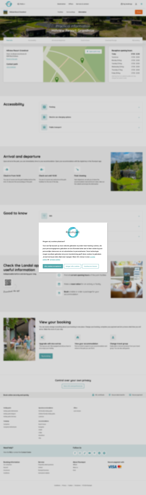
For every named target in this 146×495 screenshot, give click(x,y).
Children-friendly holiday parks (47, 413)
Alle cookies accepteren (52, 266)
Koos (74, 470)
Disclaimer (78, 485)
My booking (45, 356)
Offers (71, 4)
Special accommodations (46, 408)
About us (75, 467)
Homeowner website (43, 473)
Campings (6, 421)
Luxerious (41, 416)
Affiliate (75, 464)
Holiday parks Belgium (9, 413)
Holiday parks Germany (9, 416)
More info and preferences (73, 386)
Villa (40, 438)
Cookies (70, 485)
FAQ (10, 452)
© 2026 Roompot (87, 485)
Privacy (64, 485)
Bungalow (41, 427)
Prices (139, 12)
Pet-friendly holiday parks (45, 411)
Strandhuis (41, 435)
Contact (40, 467)
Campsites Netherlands (9, 427)
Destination (61, 4)
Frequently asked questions (46, 464)
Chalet (40, 429)
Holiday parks (7, 408)
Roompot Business (43, 470)
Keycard (5, 467)
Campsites (6, 424)
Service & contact (82, 4)
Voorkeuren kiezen (90, 266)
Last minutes (77, 411)
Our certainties (7, 464)
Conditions (6, 473)
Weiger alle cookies (72, 266)
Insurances (6, 470)
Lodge (40, 432)
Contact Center (26, 452)
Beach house (42, 424)
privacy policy (55, 260)
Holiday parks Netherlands (10, 411)
